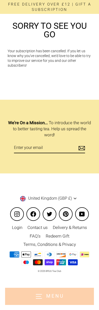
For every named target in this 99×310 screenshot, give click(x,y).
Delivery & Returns (70, 227)
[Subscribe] (81, 148)
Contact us (37, 227)
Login (17, 227)
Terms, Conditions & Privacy (49, 244)
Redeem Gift (57, 236)
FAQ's (35, 236)
